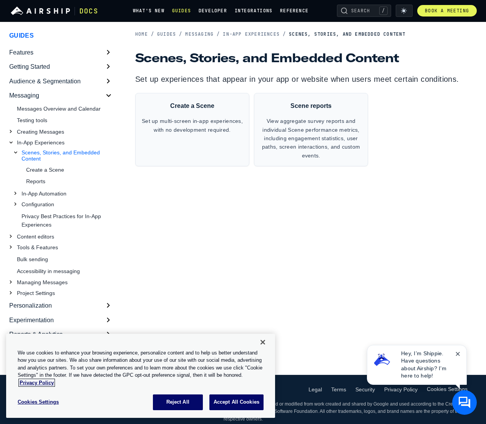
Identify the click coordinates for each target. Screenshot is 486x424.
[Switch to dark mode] (404, 11)
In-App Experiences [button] (41, 142)
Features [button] (21, 52)
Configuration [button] (38, 204)
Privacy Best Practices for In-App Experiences (61, 220)
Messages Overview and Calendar (59, 109)
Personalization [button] (30, 305)
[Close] (262, 342)
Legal (315, 389)
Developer (213, 11)
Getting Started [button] (29, 66)
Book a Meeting (447, 11)
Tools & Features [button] (37, 247)
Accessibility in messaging (48, 271)
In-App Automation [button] (44, 193)
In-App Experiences (254, 34)
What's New (148, 11)
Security (365, 389)
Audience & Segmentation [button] (45, 81)
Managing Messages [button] (42, 282)
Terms (338, 389)
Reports (35, 181)
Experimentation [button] (31, 320)
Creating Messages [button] (40, 132)
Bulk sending (32, 259)
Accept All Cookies (236, 402)
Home (144, 34)
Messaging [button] (24, 95)
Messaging (202, 34)
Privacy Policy (401, 389)
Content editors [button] (35, 237)
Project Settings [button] (36, 293)
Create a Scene (45, 170)
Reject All (177, 402)
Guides (181, 11)
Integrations (253, 11)
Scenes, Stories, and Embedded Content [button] (61, 155)
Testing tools (32, 120)
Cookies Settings (447, 389)
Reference (294, 11)
